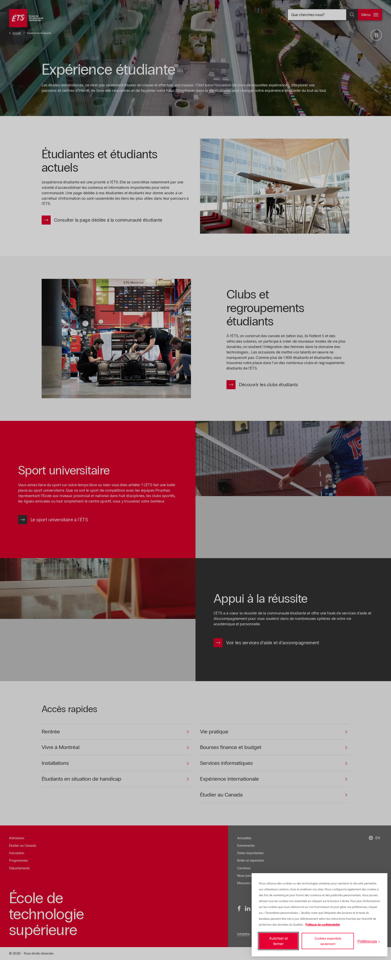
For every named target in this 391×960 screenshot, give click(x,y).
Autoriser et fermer (278, 941)
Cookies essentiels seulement (328, 941)
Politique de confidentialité (322, 925)
